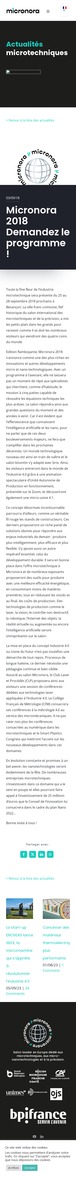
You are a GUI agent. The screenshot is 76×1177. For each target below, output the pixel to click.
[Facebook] (23, 854)
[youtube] (34, 1136)
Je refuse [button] (14, 1168)
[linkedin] (41, 1136)
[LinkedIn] (41, 854)
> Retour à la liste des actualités (30, 120)
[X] (32, 854)
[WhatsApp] (50, 854)
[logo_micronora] (23, 8)
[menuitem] (64, 10)
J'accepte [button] (30, 1168)
